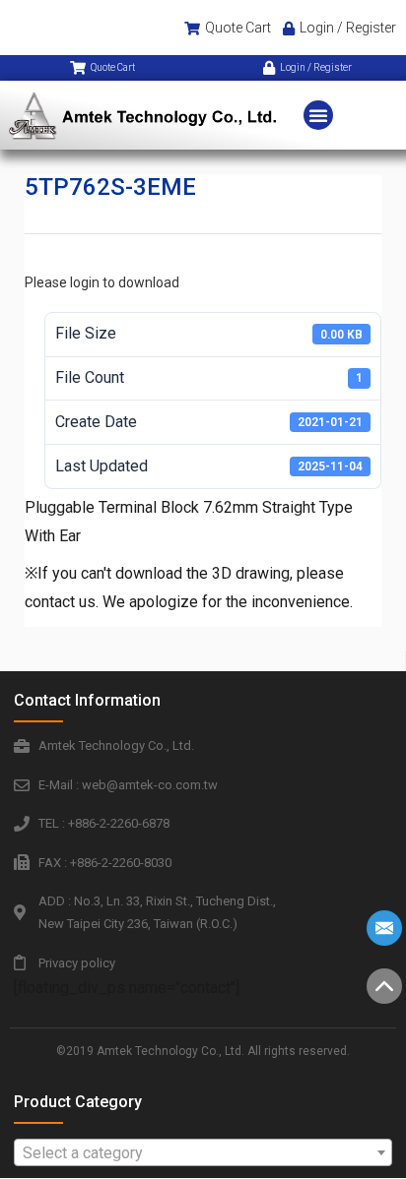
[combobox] (203, 1152)
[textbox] (203, 1153)
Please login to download (102, 282)
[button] (318, 115)
